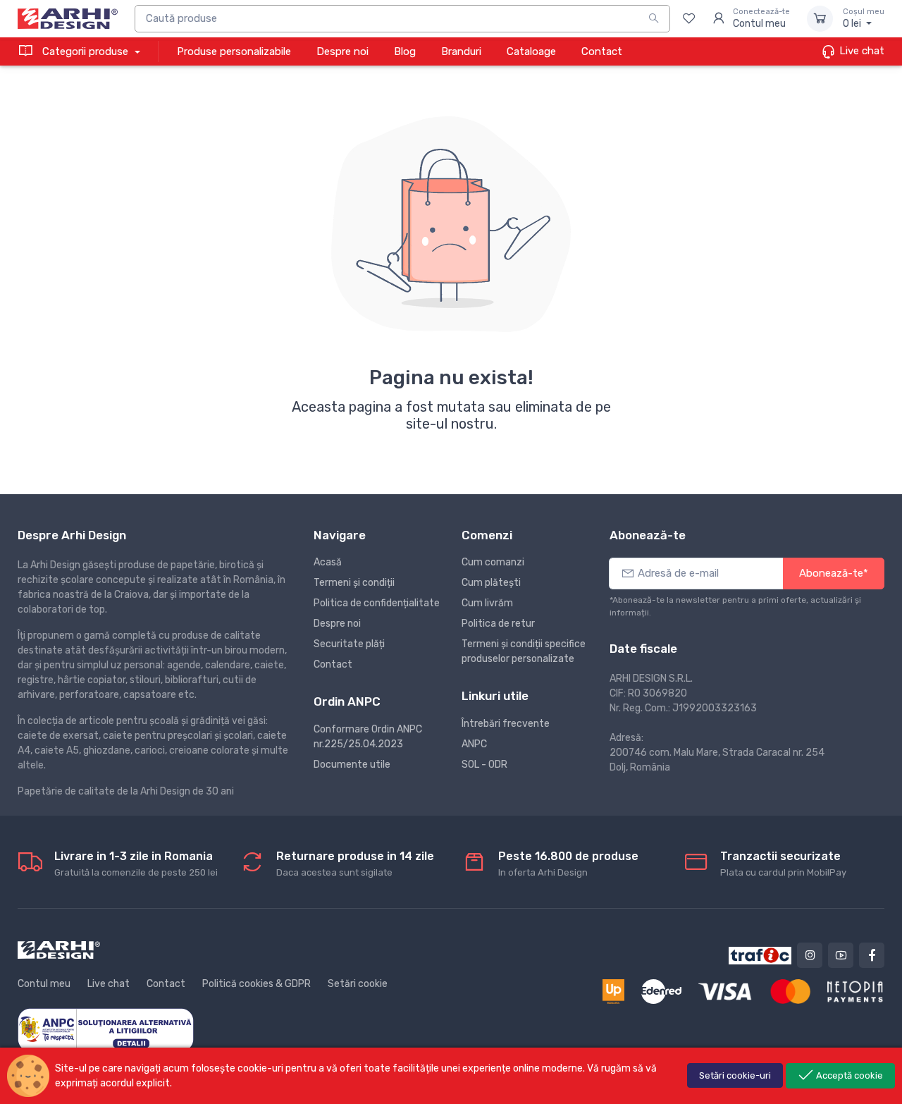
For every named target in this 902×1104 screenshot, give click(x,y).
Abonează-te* (833, 573)
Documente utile (352, 765)
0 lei (863, 18)
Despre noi (342, 51)
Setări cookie (358, 984)
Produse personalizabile (234, 51)
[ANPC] (106, 1029)
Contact (601, 51)
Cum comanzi (493, 562)
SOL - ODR (484, 765)
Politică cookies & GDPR (256, 984)
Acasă (328, 562)
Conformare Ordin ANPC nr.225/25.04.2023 (368, 736)
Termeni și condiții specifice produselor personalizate (524, 651)
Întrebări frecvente (506, 724)
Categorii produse (85, 51)
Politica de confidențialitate (377, 603)
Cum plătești (491, 583)
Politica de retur (498, 624)
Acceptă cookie (848, 1075)
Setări (735, 1075)
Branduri (461, 51)
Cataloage (531, 51)
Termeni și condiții (354, 583)
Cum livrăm (487, 603)
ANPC (474, 744)
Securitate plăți (349, 644)
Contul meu (44, 984)
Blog (405, 51)
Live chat (860, 50)
